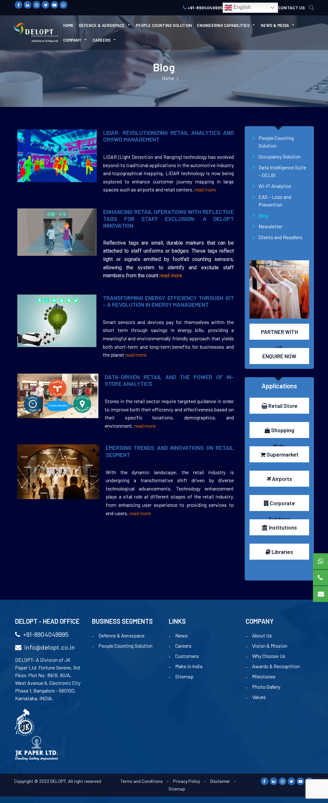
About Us (262, 635)
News (181, 635)
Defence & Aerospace (121, 635)
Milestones (263, 676)
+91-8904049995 (204, 7)
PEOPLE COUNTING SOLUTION (164, 25)
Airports (281, 478)
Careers (183, 646)
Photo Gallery (266, 687)
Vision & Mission (269, 646)
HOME (68, 25)
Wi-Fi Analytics (274, 186)
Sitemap (184, 676)
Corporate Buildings (281, 505)
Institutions (282, 527)
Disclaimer (220, 781)
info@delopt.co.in (49, 647)
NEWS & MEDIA (275, 25)
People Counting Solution (276, 142)
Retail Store (282, 405)
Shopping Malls (282, 432)
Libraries (282, 551)
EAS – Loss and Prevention (274, 200)
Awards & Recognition (276, 666)
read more (205, 189)
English (241, 7)
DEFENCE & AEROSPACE (102, 25)
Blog (263, 215)
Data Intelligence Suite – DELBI (282, 171)
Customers (187, 656)
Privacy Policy (186, 781)
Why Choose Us (268, 656)
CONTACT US (291, 7)
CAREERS (102, 40)
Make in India (188, 666)
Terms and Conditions (141, 781)
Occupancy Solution (279, 156)
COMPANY (72, 40)
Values (259, 697)
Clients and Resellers (280, 237)
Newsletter (270, 226)
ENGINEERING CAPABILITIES (223, 25)
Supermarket (282, 454)
